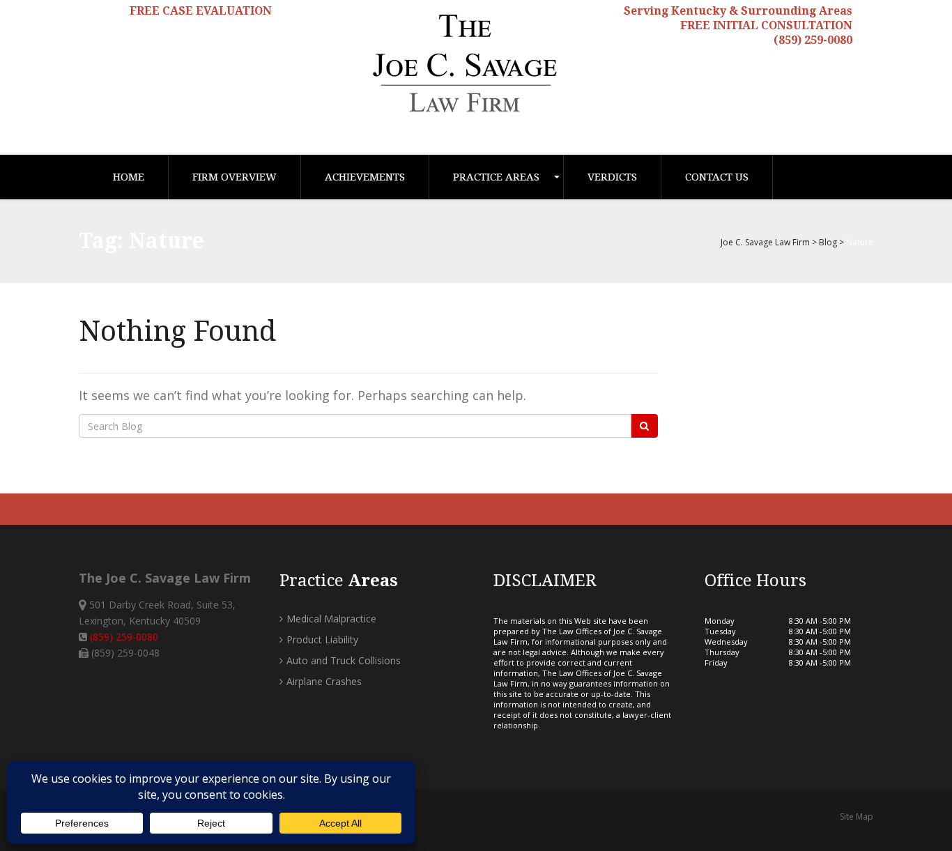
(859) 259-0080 (813, 40)
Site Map (856, 816)
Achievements (365, 177)
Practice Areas (496, 177)
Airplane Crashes (324, 681)
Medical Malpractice (331, 618)
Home (128, 177)
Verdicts (612, 177)
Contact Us (716, 177)
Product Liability (322, 639)
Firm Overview (234, 177)
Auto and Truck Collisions (343, 660)
